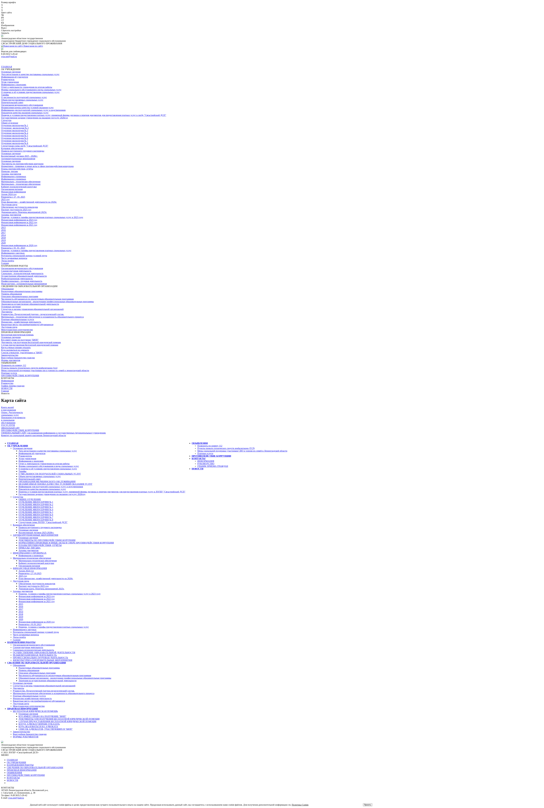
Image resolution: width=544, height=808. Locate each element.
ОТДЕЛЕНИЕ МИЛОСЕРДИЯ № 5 (36, 512)
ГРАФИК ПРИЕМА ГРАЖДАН (212, 466)
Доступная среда (9, 204)
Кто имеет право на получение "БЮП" (20, 340)
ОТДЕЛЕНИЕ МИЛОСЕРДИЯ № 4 (36, 509)
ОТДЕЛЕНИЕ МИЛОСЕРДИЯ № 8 (36, 520)
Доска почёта (7, 261)
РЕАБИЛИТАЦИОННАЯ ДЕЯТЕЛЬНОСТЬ (35, 655)
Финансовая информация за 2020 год (19, 245)
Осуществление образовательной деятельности (24, 276)
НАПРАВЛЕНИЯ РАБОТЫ (21, 642)
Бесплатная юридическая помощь (17, 335)
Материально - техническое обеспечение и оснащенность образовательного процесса (42, 317)
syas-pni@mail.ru (9, 56)
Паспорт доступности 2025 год (16, 209)
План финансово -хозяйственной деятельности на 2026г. (46, 578)
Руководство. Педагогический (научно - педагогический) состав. (32, 314)
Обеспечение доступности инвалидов (19, 207)
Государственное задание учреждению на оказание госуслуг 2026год (34, 118)
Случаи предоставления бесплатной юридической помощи (29, 345)
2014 (3, 235)
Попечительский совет (12, 102)
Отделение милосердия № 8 (14, 143)
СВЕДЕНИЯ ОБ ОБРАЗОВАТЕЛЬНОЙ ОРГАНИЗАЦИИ (36, 663)
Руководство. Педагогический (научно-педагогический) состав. (44, 691)
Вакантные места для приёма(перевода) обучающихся (27, 324)
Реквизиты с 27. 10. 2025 (13, 197)
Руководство (7, 383)
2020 (3, 243)
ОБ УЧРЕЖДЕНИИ (17, 446)
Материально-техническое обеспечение (32, 558)
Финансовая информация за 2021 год (19, 225)
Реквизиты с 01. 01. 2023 (13, 248)
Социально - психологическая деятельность (22, 273)
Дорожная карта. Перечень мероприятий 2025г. (24, 212)
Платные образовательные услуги (17, 319)
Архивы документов (11, 174)
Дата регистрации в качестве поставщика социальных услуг (30, 74)
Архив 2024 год (8, 194)
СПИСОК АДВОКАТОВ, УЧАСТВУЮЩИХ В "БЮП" (46, 729)
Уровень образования (11, 294)
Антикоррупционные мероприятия (18, 158)
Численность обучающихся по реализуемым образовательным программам (37, 299)
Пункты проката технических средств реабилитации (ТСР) (226, 448)
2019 (3, 240)
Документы (6, 312)
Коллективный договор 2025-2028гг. (36, 532)
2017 (3, 232)
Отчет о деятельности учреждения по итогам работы (26, 87)
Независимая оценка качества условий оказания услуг (27, 107)
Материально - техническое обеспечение (21, 181)
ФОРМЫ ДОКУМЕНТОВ (25, 737)
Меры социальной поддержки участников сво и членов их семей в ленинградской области (45, 370)
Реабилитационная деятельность (17, 278)
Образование (7, 289)
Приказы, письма (9, 171)
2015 (3, 227)
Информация (7, 380)
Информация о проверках (13, 176)
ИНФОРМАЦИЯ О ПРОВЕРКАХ (29, 553)
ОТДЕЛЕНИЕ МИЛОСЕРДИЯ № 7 (36, 517)
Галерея (5, 263)
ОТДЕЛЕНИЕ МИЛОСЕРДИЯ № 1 (36, 502)
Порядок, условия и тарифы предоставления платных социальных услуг (36, 250)
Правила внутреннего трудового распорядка (22, 151)
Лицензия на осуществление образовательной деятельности (30, 304)
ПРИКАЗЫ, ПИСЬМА (30, 548)
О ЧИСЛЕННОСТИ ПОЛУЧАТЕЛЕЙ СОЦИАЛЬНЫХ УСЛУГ (50, 474)
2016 (3, 230)
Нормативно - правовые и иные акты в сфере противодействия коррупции (37, 166)
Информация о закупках (13, 253)
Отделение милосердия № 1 (14, 125)
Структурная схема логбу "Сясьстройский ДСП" (24, 146)
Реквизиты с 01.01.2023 (30, 624)
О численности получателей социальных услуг (24, 97)
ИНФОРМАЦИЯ (205, 461)
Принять (367, 805)
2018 (3, 238)
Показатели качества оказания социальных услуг (25, 112)
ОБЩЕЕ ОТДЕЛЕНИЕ (30, 499)
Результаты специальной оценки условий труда (24, 255)
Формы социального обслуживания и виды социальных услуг (31, 89)
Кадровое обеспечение (12, 148)
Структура (6, 120)
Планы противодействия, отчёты (17, 169)
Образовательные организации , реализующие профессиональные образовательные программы (47, 301)
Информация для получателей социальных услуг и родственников (33, 110)
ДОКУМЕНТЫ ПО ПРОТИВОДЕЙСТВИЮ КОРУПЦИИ (47, 540)
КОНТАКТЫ (198, 458)
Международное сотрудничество (17, 329)
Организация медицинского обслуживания (22, 105)
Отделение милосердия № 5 (14, 135)
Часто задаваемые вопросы (14, 258)
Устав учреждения (10, 82)
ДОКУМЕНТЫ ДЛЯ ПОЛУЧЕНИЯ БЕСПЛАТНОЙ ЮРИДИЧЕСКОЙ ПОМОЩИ (59, 719)
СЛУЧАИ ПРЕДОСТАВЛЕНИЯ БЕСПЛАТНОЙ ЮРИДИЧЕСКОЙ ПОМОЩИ (57, 721)
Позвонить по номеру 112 (13, 365)
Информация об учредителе (14, 77)
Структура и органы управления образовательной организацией (32, 309)
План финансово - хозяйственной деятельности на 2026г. (29, 202)
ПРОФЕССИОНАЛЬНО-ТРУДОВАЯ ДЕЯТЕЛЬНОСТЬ (40, 657)
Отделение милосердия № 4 (14, 133)
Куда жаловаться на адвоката (15, 350)
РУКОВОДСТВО (205, 463)
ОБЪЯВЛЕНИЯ (200, 443)
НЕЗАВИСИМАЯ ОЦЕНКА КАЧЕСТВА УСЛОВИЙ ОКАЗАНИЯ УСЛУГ (55, 484)
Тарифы (5, 95)
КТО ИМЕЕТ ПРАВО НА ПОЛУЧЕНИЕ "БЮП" (42, 716)
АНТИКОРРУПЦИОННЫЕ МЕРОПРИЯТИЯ (35, 535)
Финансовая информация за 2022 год (19, 222)
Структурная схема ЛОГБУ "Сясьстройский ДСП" (43, 522)
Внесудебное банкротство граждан (18, 357)
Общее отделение (9, 123)
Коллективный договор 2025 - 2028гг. (19, 156)
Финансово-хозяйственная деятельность (32, 698)
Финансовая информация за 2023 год (19, 220)
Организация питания (12, 189)
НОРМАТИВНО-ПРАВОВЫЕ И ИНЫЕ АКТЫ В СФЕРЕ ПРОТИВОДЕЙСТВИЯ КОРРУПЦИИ (66, 543)
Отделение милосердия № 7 (14, 141)
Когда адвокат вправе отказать (16, 347)
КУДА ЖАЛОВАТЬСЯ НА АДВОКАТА (38, 726)
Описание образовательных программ (19, 296)
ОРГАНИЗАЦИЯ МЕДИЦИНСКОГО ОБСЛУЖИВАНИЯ (47, 481)
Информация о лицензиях (13, 84)
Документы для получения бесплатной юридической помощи (31, 342)
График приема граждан (13, 386)
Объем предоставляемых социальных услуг (22, 100)
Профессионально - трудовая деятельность (21, 281)
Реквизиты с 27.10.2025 (30, 573)
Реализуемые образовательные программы (21, 291)
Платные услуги (9, 373)
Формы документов (10, 360)
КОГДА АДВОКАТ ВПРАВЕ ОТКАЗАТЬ (39, 724)
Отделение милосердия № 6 (14, 138)
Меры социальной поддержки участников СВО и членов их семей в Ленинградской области (242, 451)
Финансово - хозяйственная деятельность (21, 322)
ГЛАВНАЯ (6, 67)
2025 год (5, 199)
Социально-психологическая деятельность (33, 650)
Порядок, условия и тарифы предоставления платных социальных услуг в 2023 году (42, 217)
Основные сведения (11, 72)
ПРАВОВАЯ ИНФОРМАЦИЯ (22, 708)
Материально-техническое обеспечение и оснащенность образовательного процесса (53, 693)
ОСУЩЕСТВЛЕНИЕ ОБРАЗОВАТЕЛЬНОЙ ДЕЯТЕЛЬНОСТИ (44, 652)
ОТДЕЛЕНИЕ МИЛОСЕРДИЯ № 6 (36, 514)
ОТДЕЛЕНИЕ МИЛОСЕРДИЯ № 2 (36, 504)
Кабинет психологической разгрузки (19, 186)
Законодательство (9, 355)
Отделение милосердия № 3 (14, 130)
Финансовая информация (13, 192)
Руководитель (7, 79)
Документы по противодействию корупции (22, 164)
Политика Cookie (300, 805)
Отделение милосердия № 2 (15, 128)
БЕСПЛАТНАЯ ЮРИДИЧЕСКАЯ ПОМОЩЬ (35, 711)
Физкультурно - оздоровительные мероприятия (24, 283)
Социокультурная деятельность (16, 271)
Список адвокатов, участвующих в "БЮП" (22, 352)
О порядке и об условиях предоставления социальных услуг (30, 92)
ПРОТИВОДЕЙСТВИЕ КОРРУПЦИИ (20, 375)
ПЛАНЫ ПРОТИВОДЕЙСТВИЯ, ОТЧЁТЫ (40, 545)
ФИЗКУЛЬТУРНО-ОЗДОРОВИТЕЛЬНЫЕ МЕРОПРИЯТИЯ (42, 660)
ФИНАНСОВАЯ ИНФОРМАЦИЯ (30, 568)
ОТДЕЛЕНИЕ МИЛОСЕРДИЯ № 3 (36, 507)
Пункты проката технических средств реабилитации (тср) (29, 368)
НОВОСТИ (6, 388)
